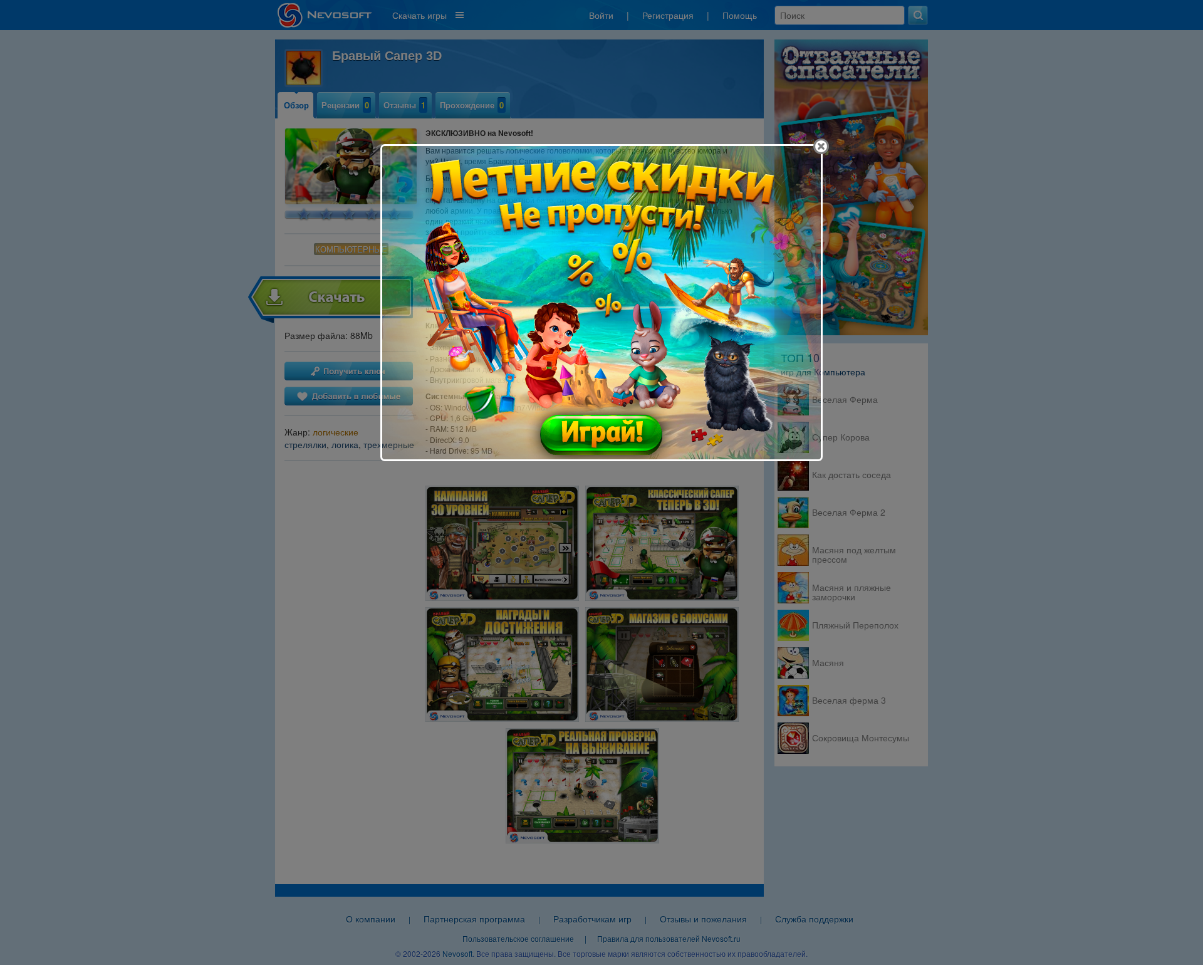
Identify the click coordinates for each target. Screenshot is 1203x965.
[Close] (821, 146)
